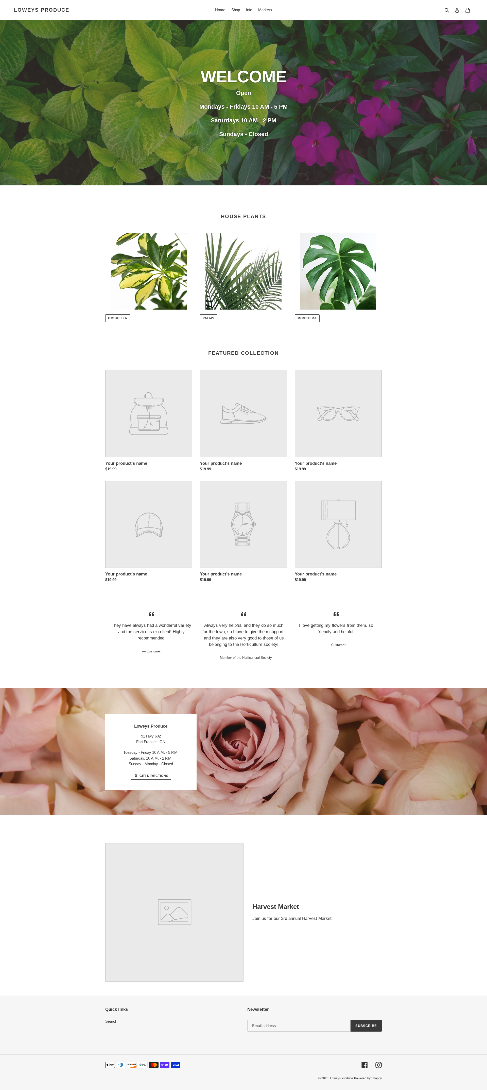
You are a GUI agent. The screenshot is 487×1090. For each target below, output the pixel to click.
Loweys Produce (41, 10)
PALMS (208, 318)
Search (111, 1021)
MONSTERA (307, 318)
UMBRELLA (117, 318)
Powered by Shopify (368, 1078)
